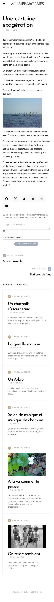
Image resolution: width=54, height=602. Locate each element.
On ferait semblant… (25, 554)
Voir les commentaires (26, 244)
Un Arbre (15, 380)
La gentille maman (24, 344)
